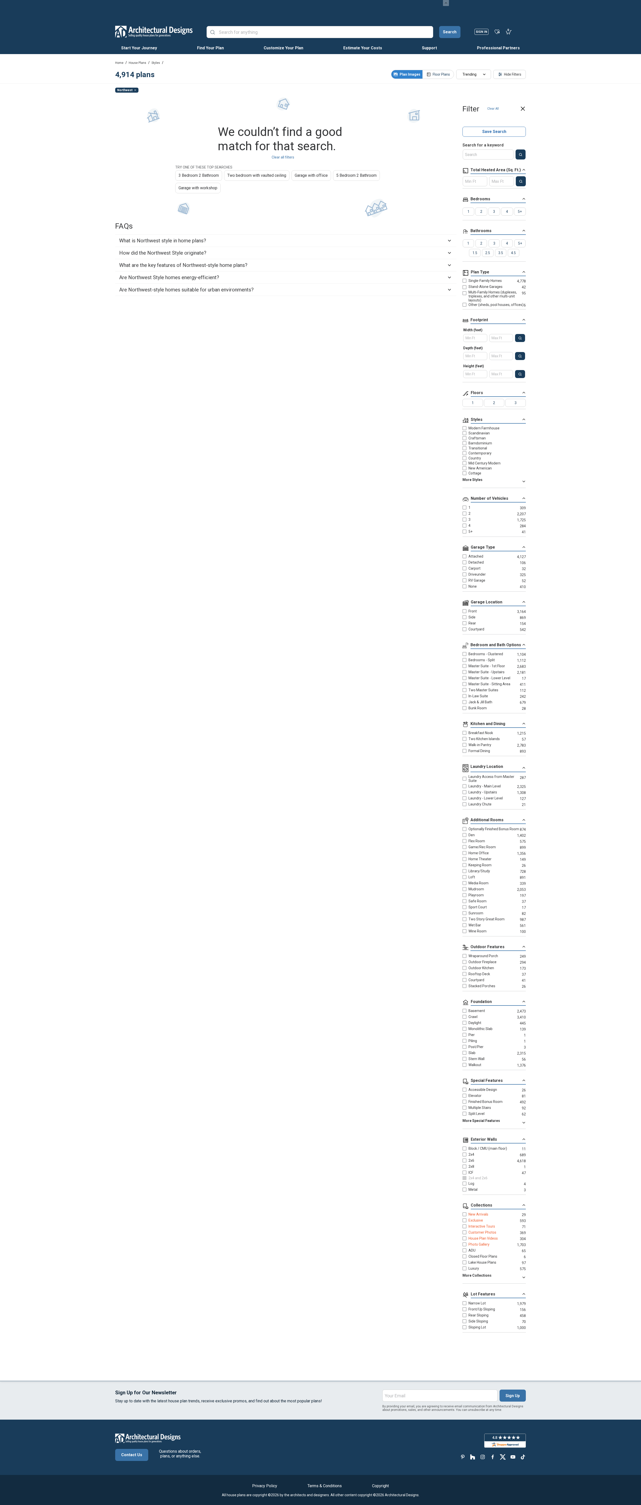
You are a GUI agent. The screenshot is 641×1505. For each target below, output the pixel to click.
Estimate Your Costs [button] (362, 48)
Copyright (380, 1485)
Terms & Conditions (324, 1485)
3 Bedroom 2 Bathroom (199, 175)
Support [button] (429, 48)
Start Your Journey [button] (139, 48)
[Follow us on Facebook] (493, 1457)
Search (449, 32)
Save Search (494, 131)
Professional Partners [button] (498, 48)
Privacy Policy (264, 1485)
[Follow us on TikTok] (523, 1457)
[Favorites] (497, 32)
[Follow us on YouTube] (513, 1457)
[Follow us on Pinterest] (463, 1457)
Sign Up (513, 1395)
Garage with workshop (198, 188)
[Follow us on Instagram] (483, 1457)
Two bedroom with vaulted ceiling (256, 175)
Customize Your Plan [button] (283, 48)
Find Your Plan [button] (210, 48)
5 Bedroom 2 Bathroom (356, 175)
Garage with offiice (311, 175)
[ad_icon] (154, 31)
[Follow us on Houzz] (473, 1457)
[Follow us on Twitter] (503, 1457)
